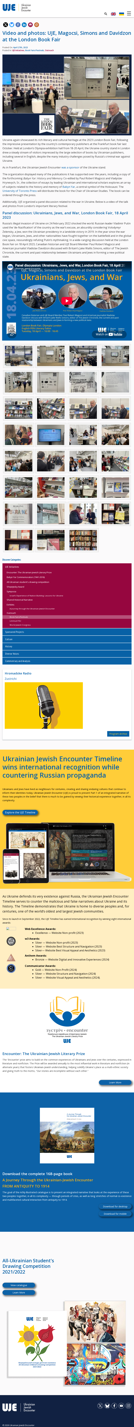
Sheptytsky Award (15, 586)
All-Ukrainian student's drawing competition (28, 582)
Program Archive (118, 733)
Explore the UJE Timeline (20, 812)
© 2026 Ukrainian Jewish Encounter (18, 1425)
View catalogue (19, 1285)
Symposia (11, 591)
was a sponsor (70, 167)
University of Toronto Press (19, 191)
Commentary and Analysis (17, 661)
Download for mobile (115, 1213)
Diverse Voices (12, 653)
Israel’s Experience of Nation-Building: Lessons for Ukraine (36, 595)
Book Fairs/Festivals (34, 50)
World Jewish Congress (20, 625)
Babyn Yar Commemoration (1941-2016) (26, 577)
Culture (8, 639)
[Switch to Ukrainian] (121, 14)
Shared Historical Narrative (20, 599)
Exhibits (10, 604)
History (8, 646)
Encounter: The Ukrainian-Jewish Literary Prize (29, 572)
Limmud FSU (15, 621)
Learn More (115, 1082)
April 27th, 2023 (20, 47)
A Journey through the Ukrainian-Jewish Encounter (32, 608)
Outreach (49, 50)
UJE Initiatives (18, 50)
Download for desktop (115, 1206)
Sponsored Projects (14, 631)
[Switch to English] (113, 14)
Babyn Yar (68, 187)
